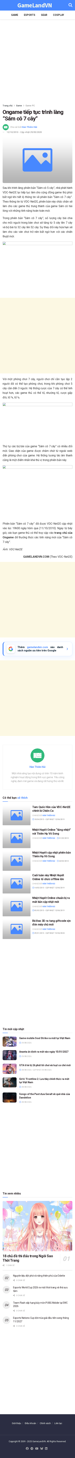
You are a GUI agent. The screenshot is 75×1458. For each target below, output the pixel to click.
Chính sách (45, 1423)
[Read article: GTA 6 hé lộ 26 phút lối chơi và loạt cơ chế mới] (10, 1069)
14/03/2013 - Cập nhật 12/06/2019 (49, 888)
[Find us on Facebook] (27, 1449)
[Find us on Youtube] (36, 1449)
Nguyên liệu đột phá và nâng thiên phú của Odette (39, 1275)
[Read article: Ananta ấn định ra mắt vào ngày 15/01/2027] (10, 1055)
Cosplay (58, 15)
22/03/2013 (64, 861)
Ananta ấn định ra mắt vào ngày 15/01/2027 (43, 1051)
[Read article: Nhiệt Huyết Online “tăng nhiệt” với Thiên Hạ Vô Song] (17, 838)
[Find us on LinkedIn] (46, 1449)
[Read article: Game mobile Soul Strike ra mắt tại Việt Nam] (10, 1042)
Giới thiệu (16, 1423)
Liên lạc (58, 1423)
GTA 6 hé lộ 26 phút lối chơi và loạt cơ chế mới (45, 1065)
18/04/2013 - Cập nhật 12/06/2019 (49, 819)
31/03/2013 (64, 838)
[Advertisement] (37, 60)
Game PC (30, 105)
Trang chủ (8, 105)
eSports (29, 15)
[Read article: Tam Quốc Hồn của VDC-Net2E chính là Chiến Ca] (17, 815)
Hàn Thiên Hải (29, 127)
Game (14, 15)
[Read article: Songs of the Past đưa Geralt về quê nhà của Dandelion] (10, 1097)
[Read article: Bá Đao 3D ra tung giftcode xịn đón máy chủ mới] (17, 929)
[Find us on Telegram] (32, 1449)
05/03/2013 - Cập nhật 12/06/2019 (49, 910)
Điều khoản (30, 1423)
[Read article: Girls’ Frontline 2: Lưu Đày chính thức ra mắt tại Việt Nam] (10, 1082)
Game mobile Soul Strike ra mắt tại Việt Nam (44, 1038)
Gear (44, 15)
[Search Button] (70, 5)
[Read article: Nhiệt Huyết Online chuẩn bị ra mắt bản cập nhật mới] (17, 906)
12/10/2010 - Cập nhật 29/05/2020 (24, 132)
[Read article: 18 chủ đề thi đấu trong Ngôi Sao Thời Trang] (37, 1226)
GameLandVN (34, 5)
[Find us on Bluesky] (41, 1449)
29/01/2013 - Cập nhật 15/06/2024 (49, 933)
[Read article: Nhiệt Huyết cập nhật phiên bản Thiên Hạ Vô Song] (17, 861)
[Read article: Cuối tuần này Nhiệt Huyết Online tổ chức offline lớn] (17, 883)
